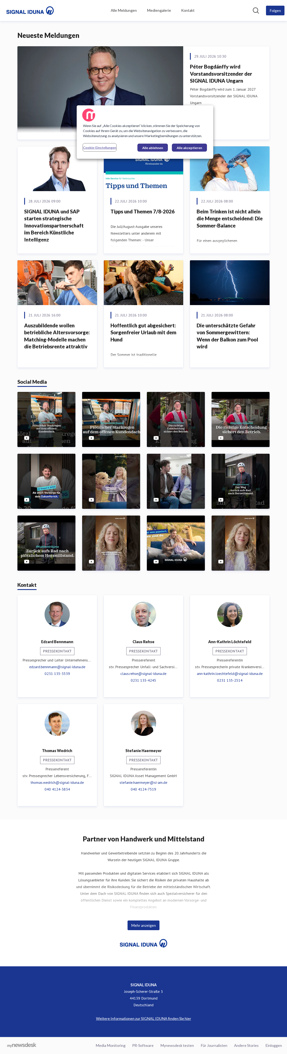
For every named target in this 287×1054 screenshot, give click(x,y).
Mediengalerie (159, 10)
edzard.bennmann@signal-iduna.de (57, 666)
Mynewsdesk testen (177, 1045)
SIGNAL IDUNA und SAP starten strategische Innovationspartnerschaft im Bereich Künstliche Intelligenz (54, 225)
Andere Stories (246, 1045)
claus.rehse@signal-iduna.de (143, 673)
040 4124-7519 (143, 789)
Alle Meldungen (124, 10)
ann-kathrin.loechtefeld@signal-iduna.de (230, 673)
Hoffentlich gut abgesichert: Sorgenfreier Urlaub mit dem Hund (143, 332)
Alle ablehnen (152, 148)
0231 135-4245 (143, 680)
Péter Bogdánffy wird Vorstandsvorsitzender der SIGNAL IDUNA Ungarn (221, 73)
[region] (145, 132)
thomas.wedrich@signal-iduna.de (57, 782)
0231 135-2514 (229, 680)
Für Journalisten (214, 1045)
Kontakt (188, 10)
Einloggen (273, 1045)
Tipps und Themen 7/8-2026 (143, 211)
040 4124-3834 (57, 789)
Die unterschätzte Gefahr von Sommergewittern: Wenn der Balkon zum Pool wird (227, 336)
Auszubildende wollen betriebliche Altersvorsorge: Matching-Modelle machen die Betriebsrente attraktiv (57, 336)
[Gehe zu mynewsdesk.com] (21, 1045)
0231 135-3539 (57, 673)
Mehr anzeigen (143, 925)
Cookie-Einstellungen (99, 147)
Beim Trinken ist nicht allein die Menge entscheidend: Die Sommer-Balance (230, 218)
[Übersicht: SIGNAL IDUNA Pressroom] (30, 11)
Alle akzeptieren (189, 148)
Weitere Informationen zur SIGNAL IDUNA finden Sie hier (143, 1018)
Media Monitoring (110, 1045)
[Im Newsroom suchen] (256, 10)
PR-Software (143, 1045)
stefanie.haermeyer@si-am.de (143, 782)
